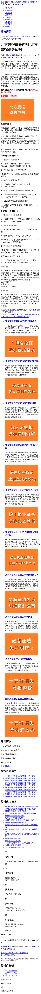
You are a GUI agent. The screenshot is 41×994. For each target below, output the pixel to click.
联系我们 (8, 26)
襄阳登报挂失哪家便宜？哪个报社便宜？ (21, 790)
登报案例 (8, 24)
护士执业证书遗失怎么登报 (26, 490)
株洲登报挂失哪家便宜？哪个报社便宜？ (21, 776)
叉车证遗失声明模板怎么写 (26, 575)
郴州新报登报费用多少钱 (14, 816)
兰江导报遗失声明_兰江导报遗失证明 (19, 843)
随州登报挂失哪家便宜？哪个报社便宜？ (21, 785)
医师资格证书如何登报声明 (15, 822)
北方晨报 (14, 310)
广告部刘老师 (12, 971)
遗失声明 (8, 15)
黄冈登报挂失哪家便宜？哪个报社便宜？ (21, 778)
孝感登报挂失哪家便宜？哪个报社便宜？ (21, 792)
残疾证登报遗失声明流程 (25, 403)
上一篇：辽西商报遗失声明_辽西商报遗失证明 (19, 314)
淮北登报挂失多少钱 (13, 841)
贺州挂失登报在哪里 (13, 845)
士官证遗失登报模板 (23, 659)
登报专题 (8, 22)
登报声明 (8, 13)
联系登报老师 (6, 766)
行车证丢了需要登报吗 (14, 818)
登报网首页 (14, 36)
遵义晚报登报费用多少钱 (14, 847)
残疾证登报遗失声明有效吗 (26, 361)
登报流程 (8, 19)
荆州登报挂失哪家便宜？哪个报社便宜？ (21, 796)
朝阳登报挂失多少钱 (13, 838)
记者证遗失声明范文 (23, 617)
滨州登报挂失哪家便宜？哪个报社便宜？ (21, 809)
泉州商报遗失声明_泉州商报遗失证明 (19, 820)
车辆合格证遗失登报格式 (25, 321)
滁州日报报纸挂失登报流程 (15, 811)
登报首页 (8, 8)
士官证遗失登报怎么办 (24, 699)
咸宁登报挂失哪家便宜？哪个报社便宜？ (21, 783)
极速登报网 (10, 55)
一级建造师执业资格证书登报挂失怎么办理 (21, 807)
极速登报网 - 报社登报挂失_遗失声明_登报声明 (19, 2)
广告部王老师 (12, 973)
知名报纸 (8, 17)
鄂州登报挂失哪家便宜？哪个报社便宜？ (21, 794)
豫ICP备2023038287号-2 (10, 953)
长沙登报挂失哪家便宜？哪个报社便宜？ (21, 781)
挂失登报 (8, 10)
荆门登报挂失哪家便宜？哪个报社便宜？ (21, 787)
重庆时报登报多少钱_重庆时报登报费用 (20, 813)
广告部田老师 (12, 975)
